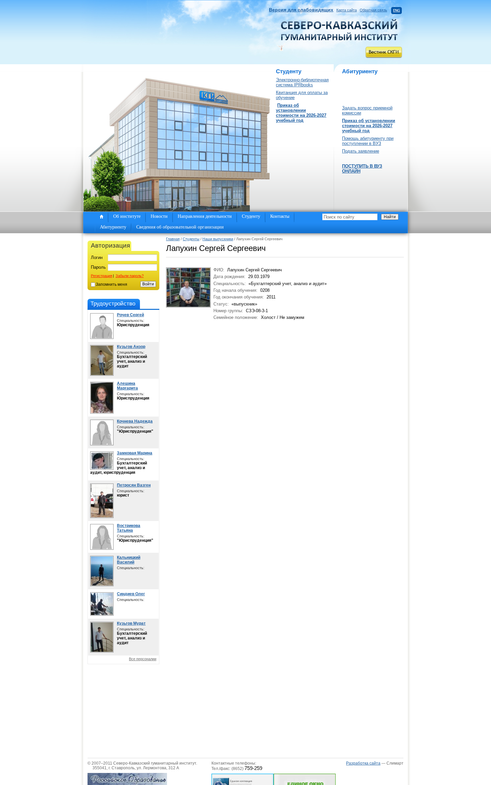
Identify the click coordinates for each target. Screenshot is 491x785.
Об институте (127, 216)
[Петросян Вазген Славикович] (102, 516)
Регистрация (101, 276)
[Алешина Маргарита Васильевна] (102, 412)
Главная (173, 239)
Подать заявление (360, 151)
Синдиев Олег (131, 594)
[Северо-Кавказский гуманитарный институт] (339, 38)
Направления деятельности (205, 216)
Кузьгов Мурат (131, 623)
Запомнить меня (111, 284)
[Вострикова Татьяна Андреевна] (102, 548)
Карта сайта (346, 10)
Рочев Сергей (130, 315)
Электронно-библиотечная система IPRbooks (302, 82)
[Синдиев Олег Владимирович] (102, 614)
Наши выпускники (217, 239)
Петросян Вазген (134, 485)
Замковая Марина (134, 453)
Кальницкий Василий (128, 559)
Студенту (251, 216)
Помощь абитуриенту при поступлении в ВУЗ (367, 141)
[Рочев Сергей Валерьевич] (102, 337)
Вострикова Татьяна (128, 528)
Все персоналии (142, 659)
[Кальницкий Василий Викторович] (102, 584)
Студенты (191, 239)
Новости (159, 216)
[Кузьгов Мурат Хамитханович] (102, 650)
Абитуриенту (113, 227)
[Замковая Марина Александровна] (102, 468)
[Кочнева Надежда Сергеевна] (102, 443)
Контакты (279, 216)
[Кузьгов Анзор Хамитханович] (102, 374)
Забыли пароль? (130, 276)
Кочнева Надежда (135, 421)
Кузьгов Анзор (131, 346)
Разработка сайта (363, 763)
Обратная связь (373, 10)
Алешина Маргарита (127, 385)
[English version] (396, 10)
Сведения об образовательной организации (180, 227)
